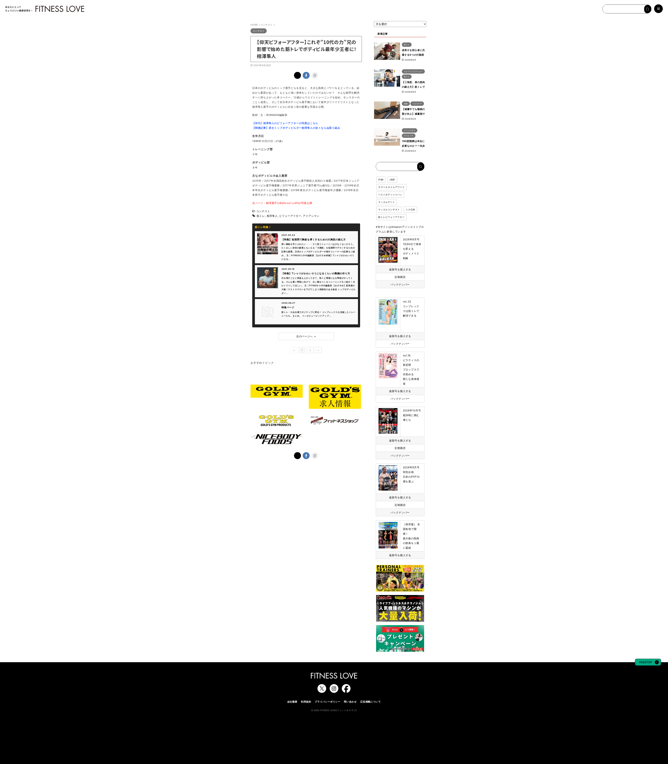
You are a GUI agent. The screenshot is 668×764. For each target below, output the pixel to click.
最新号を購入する (400, 269)
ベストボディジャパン (390, 194)
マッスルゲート (386, 202)
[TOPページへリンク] (44, 9)
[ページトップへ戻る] (648, 664)
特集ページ (287, 307)
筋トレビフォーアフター (391, 217)
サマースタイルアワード (391, 187)
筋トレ (261, 216)
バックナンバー (400, 284)
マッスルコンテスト (389, 209)
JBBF (392, 179)
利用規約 (306, 701)
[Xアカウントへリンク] (321, 691)
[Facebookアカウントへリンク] (346, 691)
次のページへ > (306, 336)
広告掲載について (370, 701)
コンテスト (263, 211)
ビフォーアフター (290, 216)
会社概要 (292, 701)
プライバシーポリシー (327, 701)
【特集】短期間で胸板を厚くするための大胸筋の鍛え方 (313, 239)
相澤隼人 (272, 216)
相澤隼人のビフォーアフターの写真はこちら (290, 123)
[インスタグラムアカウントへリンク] (334, 691)
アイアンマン (311, 216)
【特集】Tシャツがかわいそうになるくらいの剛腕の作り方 (315, 273)
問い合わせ (350, 701)
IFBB (380, 179)
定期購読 (400, 277)
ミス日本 (410, 209)
